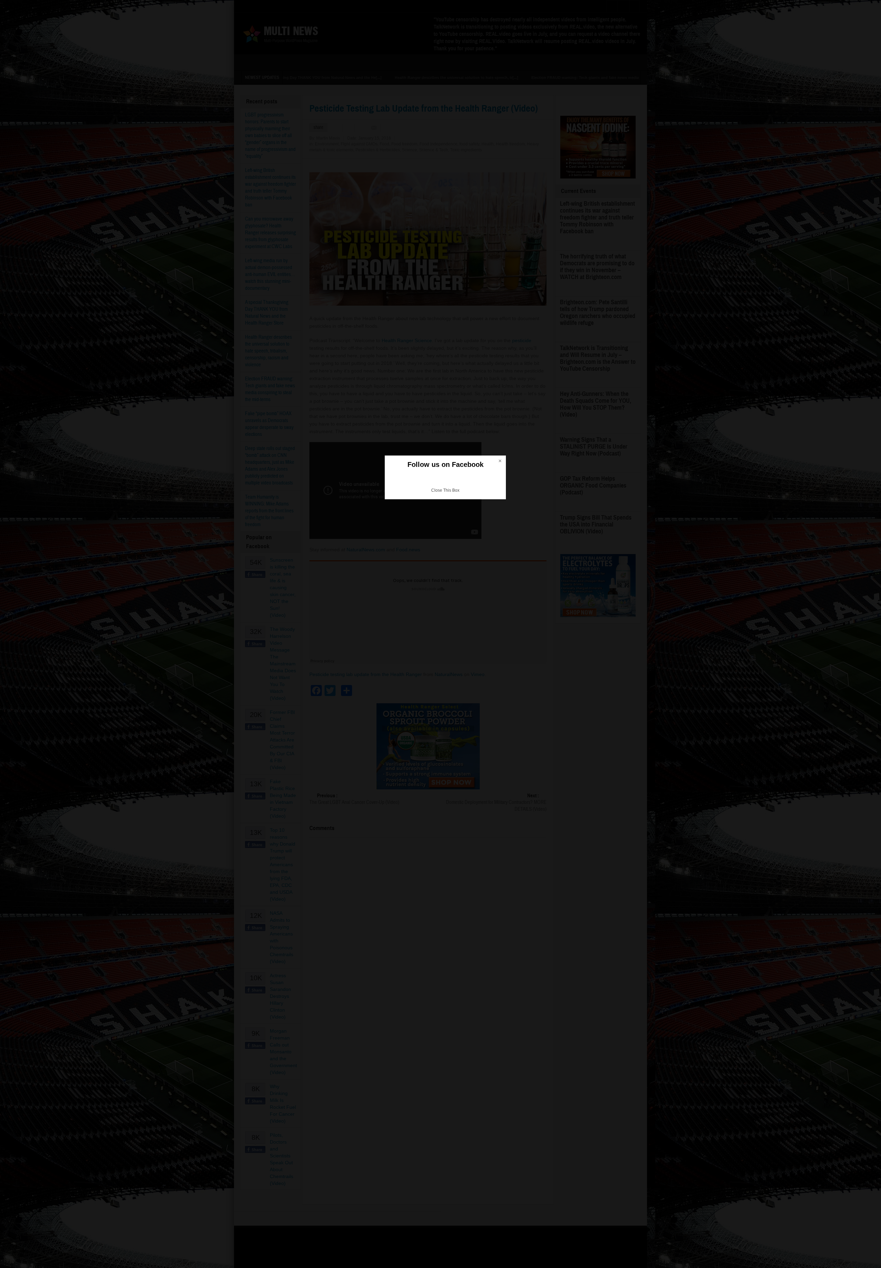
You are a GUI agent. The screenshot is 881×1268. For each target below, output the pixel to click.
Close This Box (445, 490)
